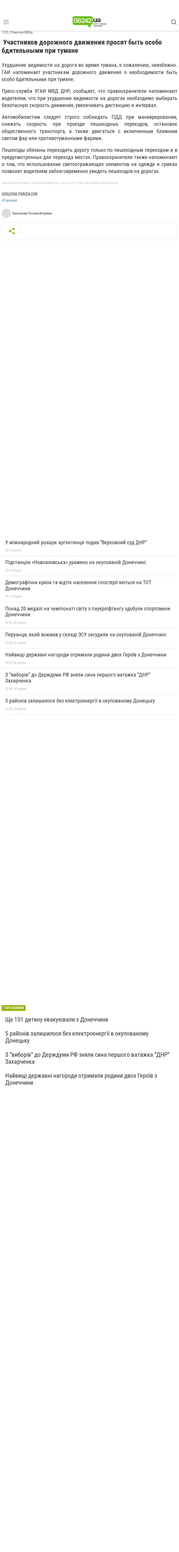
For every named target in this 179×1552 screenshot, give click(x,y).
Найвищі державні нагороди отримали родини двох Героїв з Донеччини (85, 655)
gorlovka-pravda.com (19, 194)
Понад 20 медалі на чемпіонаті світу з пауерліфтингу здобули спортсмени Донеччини (87, 612)
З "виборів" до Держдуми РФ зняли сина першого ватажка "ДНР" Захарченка (77, 678)
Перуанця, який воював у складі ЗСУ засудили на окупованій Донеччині (85, 635)
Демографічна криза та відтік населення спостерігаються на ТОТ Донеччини (78, 585)
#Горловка (9, 200)
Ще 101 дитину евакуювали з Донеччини (56, 1019)
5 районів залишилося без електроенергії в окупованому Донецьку (80, 701)
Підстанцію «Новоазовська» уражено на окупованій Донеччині (75, 562)
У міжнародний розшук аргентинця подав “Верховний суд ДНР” (76, 542)
